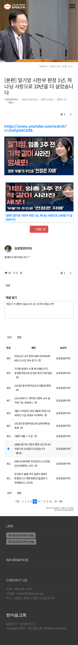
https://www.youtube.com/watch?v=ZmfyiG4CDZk (35, 128)
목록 (8, 285)
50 (55, 501)
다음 (61, 501)
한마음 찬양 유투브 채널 (21, 541)
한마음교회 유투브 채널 (20, 535)
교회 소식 (67, 66)
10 (50, 501)
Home (43, 66)
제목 (33, 347)
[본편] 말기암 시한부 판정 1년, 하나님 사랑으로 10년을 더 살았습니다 (38, 86)
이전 (17, 501)
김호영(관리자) (11, 99)
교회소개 (54, 66)
